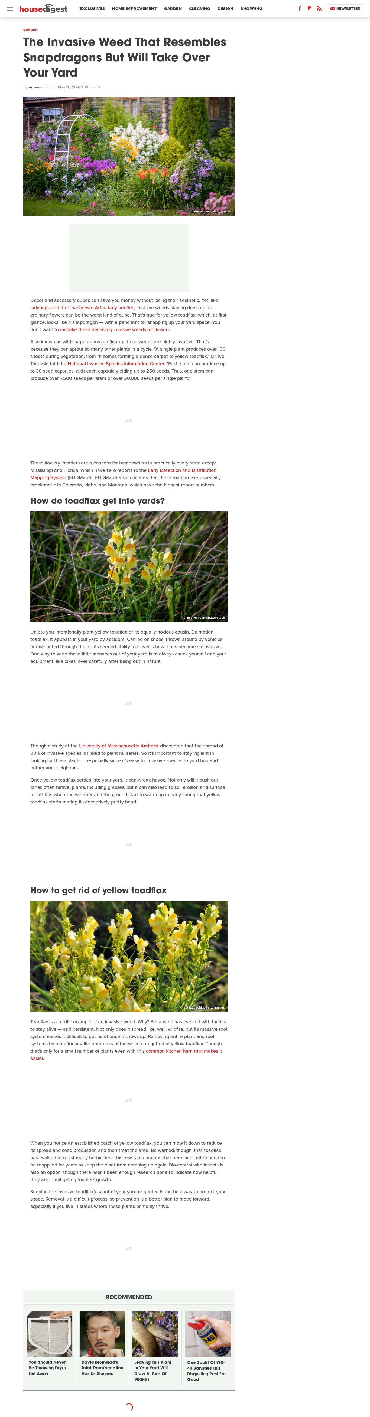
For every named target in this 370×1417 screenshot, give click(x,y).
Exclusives (92, 9)
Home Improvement (134, 9)
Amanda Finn (40, 87)
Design (225, 9)
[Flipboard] (309, 10)
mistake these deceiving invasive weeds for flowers (115, 329)
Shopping (251, 9)
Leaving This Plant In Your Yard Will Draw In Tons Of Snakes (152, 1371)
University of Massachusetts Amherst (119, 745)
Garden (173, 9)
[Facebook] (300, 10)
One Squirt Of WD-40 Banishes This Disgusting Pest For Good (206, 1371)
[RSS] (319, 10)
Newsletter (348, 8)
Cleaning (199, 9)
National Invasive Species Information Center (116, 363)
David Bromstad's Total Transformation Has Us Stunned (102, 1368)
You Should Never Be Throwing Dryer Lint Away (47, 1368)
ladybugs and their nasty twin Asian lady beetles (82, 307)
